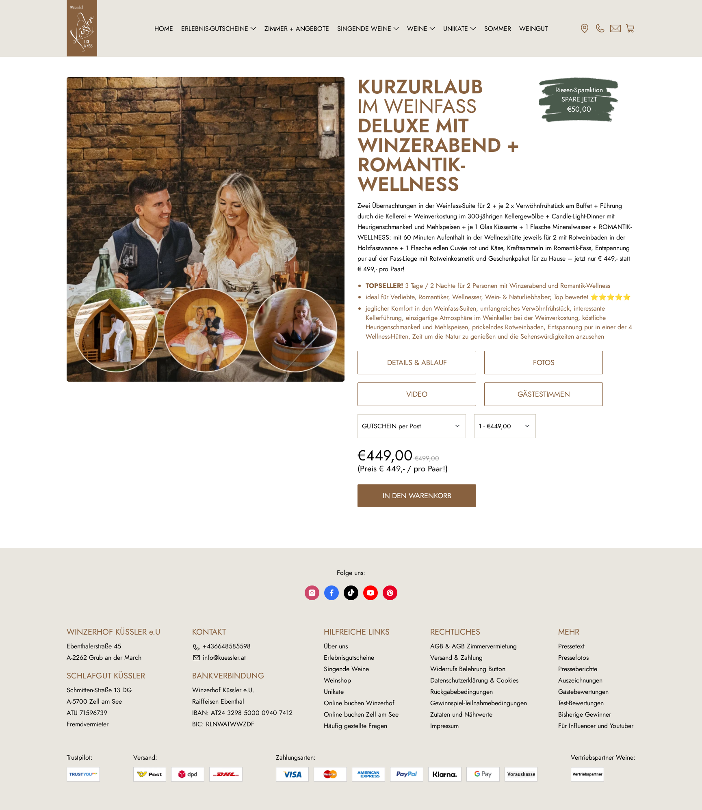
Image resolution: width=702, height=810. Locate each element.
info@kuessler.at (224, 657)
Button (496, 669)
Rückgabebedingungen (461, 691)
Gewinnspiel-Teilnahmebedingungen (478, 703)
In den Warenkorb (417, 495)
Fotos (544, 362)
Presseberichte (577, 669)
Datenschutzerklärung (459, 680)
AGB (436, 646)
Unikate (334, 691)
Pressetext (571, 646)
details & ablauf (417, 362)
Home (163, 28)
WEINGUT (533, 28)
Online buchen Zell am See (361, 714)
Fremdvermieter (87, 724)
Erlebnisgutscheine (349, 657)
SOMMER (497, 28)
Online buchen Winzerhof (359, 703)
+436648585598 (227, 646)
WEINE (417, 28)
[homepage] (102, 28)
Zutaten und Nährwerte (461, 714)
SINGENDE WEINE (364, 28)
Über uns (336, 646)
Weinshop (337, 680)
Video (416, 394)
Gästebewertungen (583, 691)
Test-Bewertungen (581, 703)
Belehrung (472, 669)
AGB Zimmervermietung (484, 646)
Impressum (444, 725)
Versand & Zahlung (456, 657)
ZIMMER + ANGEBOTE (296, 28)
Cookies (507, 680)
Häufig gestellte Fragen (355, 725)
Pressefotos (573, 657)
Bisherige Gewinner (584, 714)
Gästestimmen (544, 394)
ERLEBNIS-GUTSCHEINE (214, 28)
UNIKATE (455, 28)
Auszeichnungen (580, 680)
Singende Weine (346, 669)
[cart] (630, 28)
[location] (584, 28)
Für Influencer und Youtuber (595, 725)
